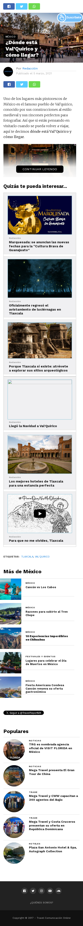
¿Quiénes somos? (41, 902)
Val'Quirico (42, 556)
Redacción (30, 68)
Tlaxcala (27, 556)
